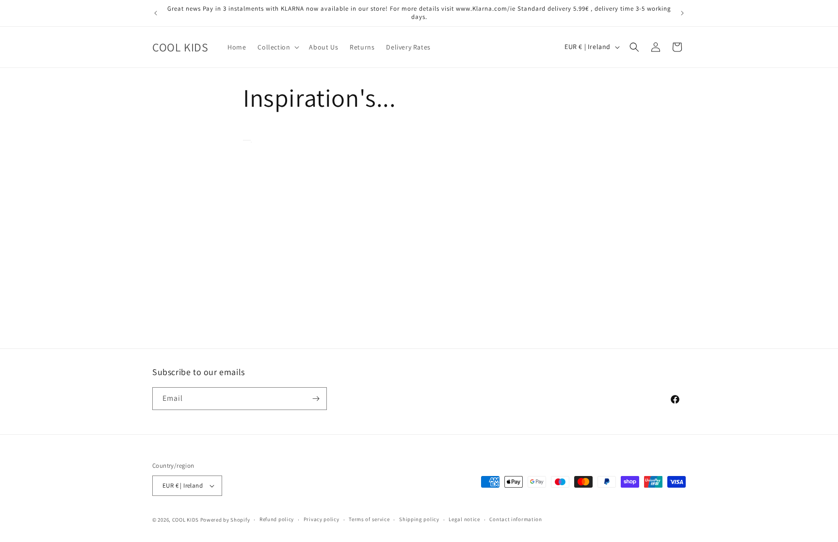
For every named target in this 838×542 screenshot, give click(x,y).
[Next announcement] (682, 13)
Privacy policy (321, 519)
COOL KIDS (186, 519)
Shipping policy (419, 519)
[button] (277, 47)
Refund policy (276, 519)
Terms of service (369, 519)
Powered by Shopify (225, 519)
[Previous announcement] (155, 13)
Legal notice (464, 519)
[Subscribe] (315, 398)
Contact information (515, 519)
